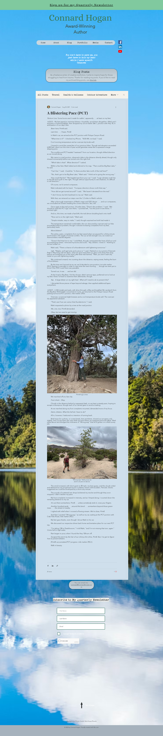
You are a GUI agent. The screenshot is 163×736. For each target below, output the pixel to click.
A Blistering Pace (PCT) (67, 112)
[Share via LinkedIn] (52, 566)
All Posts (43, 94)
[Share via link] (57, 566)
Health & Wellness (73, 94)
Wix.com (96, 727)
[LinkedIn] (120, 47)
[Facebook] (120, 42)
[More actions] (116, 107)
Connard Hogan (80, 18)
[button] (124, 95)
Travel (56, 94)
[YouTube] (120, 51)
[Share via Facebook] (48, 566)
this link (93, 80)
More (113, 94)
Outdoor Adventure (97, 94)
